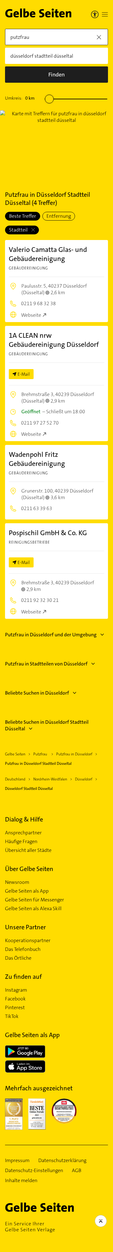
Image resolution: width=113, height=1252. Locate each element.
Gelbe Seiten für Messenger (34, 900)
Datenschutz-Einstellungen (34, 1170)
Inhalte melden (21, 1180)
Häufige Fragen (21, 841)
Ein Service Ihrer (30, 1227)
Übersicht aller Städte (28, 850)
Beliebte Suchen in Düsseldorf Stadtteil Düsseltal (47, 725)
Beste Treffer (22, 216)
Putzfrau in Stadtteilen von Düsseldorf (46, 663)
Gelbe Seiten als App (27, 891)
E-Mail (24, 374)
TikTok (12, 1016)
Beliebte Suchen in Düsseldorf (37, 693)
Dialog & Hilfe (24, 819)
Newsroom (17, 882)
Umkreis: (20, 98)
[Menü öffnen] (105, 14)
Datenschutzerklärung (62, 1160)
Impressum (17, 1160)
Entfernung (58, 216)
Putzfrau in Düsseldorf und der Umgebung (51, 634)
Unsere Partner (25, 927)
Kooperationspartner (28, 940)
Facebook (15, 999)
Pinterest (15, 1007)
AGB (76, 1170)
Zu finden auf (23, 977)
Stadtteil (19, 230)
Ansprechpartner (23, 833)
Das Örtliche (18, 958)
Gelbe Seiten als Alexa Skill (33, 908)
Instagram (16, 990)
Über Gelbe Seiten (29, 869)
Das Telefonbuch (22, 949)
